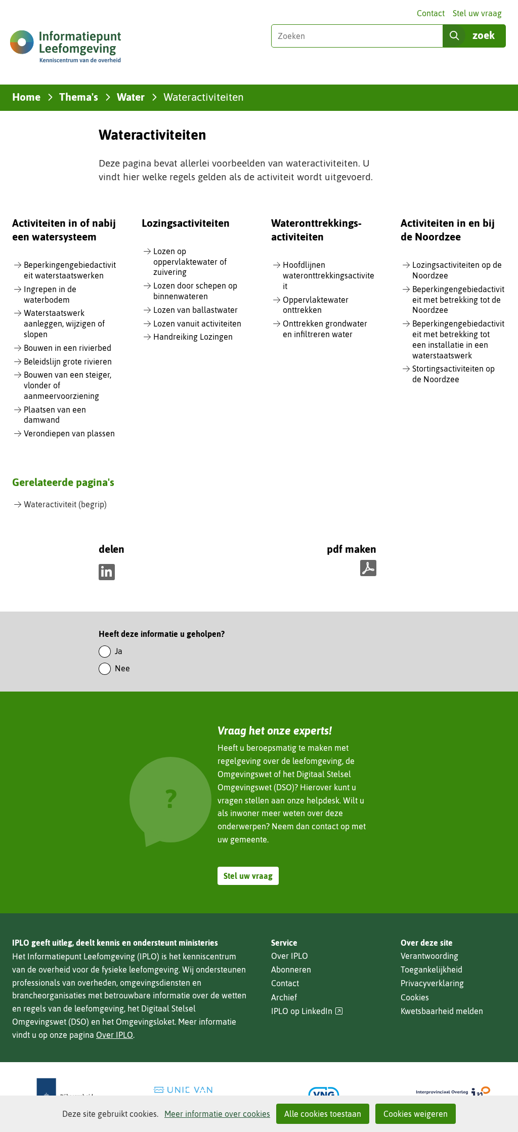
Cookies (415, 997)
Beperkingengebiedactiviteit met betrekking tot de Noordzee (458, 300)
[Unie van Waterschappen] (194, 1095)
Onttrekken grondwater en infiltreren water (325, 329)
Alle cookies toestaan (322, 1113)
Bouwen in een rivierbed (67, 347)
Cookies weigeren (415, 1113)
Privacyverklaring (432, 983)
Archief (284, 997)
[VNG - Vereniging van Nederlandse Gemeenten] (323, 1095)
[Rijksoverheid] (64, 1095)
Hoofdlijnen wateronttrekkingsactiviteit (328, 275)
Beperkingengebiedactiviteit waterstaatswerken (70, 270)
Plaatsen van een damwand (55, 415)
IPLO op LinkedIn (307, 1011)
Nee (122, 668)
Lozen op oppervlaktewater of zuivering (190, 262)
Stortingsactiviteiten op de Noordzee (453, 374)
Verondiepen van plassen (69, 433)
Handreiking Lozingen (193, 336)
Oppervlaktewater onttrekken (316, 305)
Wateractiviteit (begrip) (65, 504)
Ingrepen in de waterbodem (50, 294)
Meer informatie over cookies (217, 1113)
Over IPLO (114, 1034)
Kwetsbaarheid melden (442, 1011)
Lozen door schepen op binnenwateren (195, 291)
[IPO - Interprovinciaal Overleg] (453, 1095)
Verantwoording (429, 955)
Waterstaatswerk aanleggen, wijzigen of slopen (64, 323)
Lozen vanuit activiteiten (197, 323)
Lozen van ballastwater (195, 309)
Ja (118, 651)
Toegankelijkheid (431, 969)
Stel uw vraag (477, 13)
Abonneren (291, 969)
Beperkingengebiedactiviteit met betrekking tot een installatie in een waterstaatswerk (458, 339)
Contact (431, 13)
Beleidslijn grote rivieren (68, 361)
